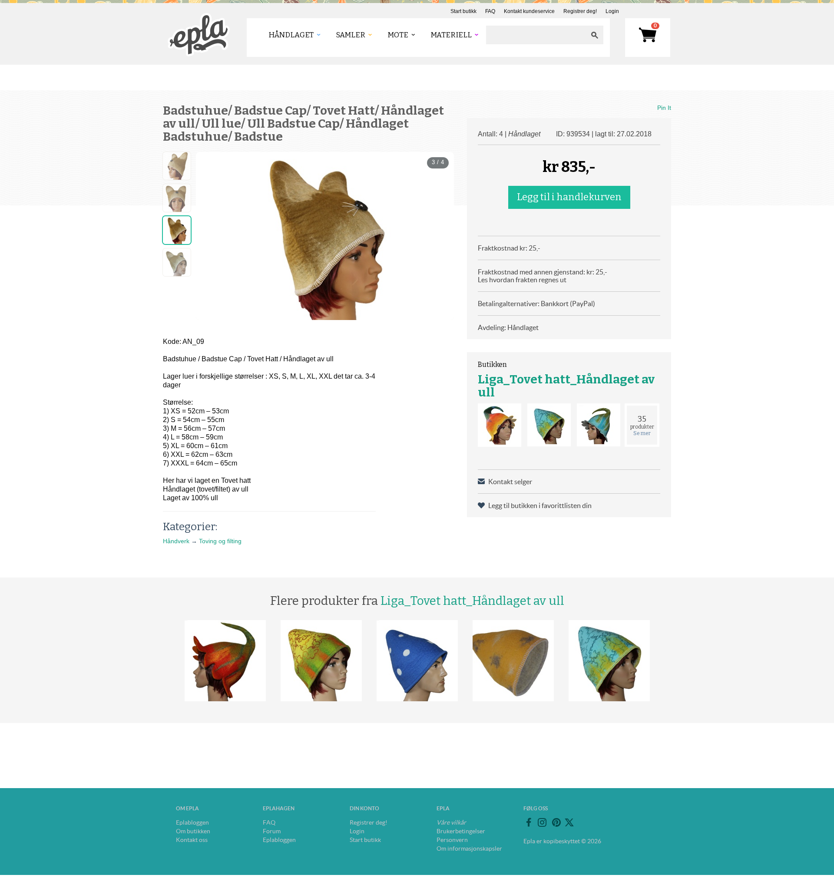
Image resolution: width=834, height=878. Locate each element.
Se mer (642, 433)
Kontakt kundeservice (529, 11)
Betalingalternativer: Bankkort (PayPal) (536, 303)
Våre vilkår (451, 822)
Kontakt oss (192, 839)
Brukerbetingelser (461, 831)
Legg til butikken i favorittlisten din (540, 505)
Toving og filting (220, 541)
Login (612, 11)
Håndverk (176, 541)
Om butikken (193, 831)
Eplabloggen (192, 822)
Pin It (664, 107)
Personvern (452, 839)
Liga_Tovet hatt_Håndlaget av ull (566, 385)
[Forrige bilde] (210, 236)
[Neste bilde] (439, 236)
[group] (325, 236)
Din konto (364, 808)
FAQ (490, 11)
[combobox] (536, 35)
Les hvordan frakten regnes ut (522, 280)
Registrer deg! (580, 11)
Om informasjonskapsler (469, 848)
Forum (272, 831)
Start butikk (463, 11)
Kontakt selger (510, 481)
